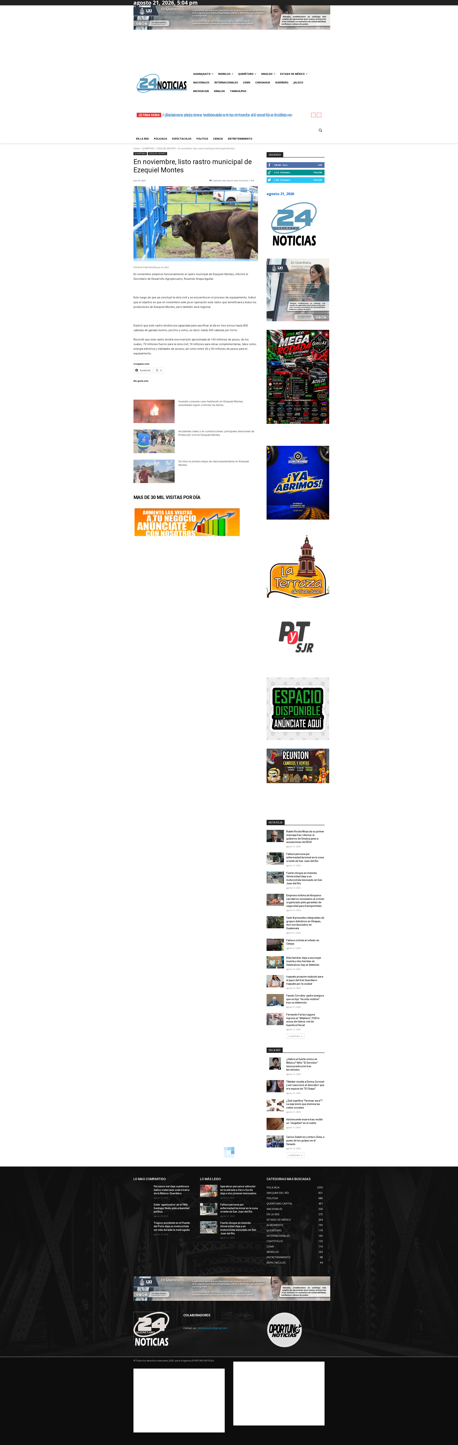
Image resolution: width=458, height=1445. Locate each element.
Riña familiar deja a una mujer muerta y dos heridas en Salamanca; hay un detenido (303, 961)
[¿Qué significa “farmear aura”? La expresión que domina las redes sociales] (275, 1105)
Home (136, 148)
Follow (318, 172)
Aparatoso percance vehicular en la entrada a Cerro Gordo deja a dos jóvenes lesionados (238, 1190)
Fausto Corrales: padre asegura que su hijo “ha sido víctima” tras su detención (305, 999)
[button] (320, 130)
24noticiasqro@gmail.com (212, 1328)
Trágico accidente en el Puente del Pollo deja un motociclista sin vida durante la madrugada (172, 1226)
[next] (319, 115)
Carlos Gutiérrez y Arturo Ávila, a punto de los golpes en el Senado (305, 1140)
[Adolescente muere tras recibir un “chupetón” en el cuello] (275, 1124)
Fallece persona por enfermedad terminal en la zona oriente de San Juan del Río (305, 857)
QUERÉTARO (148, 148)
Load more (294, 1036)
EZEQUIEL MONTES (166, 148)
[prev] (313, 115)
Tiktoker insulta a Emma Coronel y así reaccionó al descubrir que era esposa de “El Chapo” (305, 1085)
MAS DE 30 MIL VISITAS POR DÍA (166, 497)
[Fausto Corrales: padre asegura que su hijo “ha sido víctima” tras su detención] (275, 1000)
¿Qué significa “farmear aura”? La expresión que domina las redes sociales (304, 1104)
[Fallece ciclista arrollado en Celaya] (275, 945)
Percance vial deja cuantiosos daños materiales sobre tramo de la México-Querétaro (172, 1190)
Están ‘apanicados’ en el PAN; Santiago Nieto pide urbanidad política (171, 1208)
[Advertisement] (179, 1400)
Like (320, 165)
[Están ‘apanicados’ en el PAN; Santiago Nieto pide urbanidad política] (142, 1209)
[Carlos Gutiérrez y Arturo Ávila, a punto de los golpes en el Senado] (275, 1141)
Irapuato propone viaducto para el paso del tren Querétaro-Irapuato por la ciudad (304, 980)
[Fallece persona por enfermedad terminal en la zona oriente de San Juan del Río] (275, 858)
